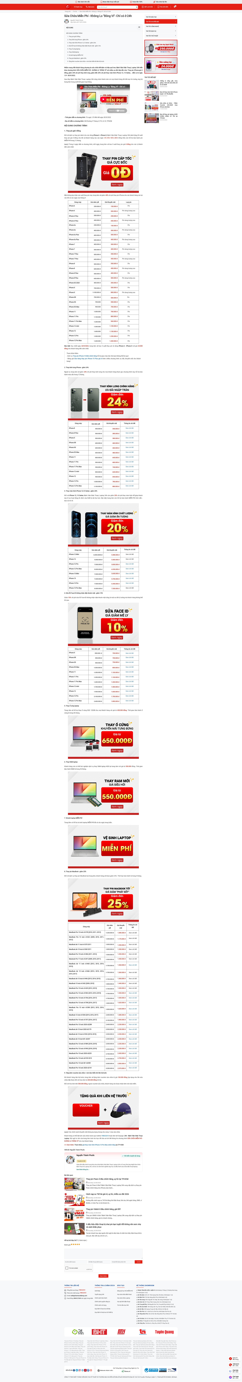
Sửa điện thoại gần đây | (162, 1341)
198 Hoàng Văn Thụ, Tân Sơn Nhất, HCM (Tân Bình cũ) (156, 1306)
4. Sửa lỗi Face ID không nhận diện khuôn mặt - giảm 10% (84, 46)
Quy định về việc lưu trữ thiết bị (104, 1312)
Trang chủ (68, 11)
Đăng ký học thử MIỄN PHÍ (125, 1291)
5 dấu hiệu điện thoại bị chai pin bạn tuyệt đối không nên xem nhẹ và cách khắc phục (113, 1225)
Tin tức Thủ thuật (152, 36)
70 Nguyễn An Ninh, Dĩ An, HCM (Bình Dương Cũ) (153, 1321)
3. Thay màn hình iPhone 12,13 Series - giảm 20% (81, 42)
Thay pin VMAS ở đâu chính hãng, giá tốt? (103, 1209)
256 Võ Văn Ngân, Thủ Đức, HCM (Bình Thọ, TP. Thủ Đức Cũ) (156, 1318)
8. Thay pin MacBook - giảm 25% (76, 58)
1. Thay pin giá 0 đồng (73, 36)
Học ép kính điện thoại (123, 1301)
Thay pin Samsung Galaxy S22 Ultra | (142, 1341)
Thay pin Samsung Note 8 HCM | (118, 1348)
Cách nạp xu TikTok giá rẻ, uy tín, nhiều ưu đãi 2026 (107, 1194)
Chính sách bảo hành (101, 1298)
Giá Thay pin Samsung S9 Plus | (123, 1356)
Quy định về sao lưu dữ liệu (102, 1308)
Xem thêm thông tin (82, 1169)
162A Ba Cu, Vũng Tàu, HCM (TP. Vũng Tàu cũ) (153, 1323)
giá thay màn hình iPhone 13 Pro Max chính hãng (99, 1145)
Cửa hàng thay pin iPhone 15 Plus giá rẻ (88, 359)
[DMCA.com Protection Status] (163, 1370)
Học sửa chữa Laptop (123, 1298)
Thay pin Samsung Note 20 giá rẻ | (119, 1358)
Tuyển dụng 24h (99, 1294)
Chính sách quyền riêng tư (102, 1301)
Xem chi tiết (129, 428)
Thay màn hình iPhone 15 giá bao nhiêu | (97, 1341)
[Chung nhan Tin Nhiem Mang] (172, 1370)
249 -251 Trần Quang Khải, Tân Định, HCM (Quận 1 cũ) (155, 1295)
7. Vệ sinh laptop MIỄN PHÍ (75, 55)
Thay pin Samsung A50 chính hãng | (145, 1344)
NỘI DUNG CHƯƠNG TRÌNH (74, 33)
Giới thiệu (97, 1291)
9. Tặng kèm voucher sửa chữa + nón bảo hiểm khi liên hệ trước (85, 61)
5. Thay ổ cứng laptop (73, 49)
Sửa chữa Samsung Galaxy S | (167, 1356)
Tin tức (75, 11)
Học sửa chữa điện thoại (124, 1294)
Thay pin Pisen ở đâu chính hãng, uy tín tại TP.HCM (107, 1179)
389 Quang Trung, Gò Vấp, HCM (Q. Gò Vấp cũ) (153, 1309)
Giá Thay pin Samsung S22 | (123, 1346)
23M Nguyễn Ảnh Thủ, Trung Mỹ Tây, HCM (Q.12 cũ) (156, 1304)
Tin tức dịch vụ (151, 31)
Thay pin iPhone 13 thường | (71, 1341)
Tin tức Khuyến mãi (152, 21)
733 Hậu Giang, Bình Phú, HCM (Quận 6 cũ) (152, 1297)
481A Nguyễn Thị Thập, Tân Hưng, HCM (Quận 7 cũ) (155, 1299)
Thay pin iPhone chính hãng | (166, 1343)
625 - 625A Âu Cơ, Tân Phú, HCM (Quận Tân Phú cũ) (154, 1311)
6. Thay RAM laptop (73, 52)
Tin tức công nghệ (152, 26)
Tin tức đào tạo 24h (123, 1305)
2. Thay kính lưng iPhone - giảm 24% (77, 39)
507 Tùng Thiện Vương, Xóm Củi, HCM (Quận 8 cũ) (154, 1302)
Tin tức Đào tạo (151, 17)
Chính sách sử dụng (100, 1305)
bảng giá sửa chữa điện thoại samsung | (166, 1358)
